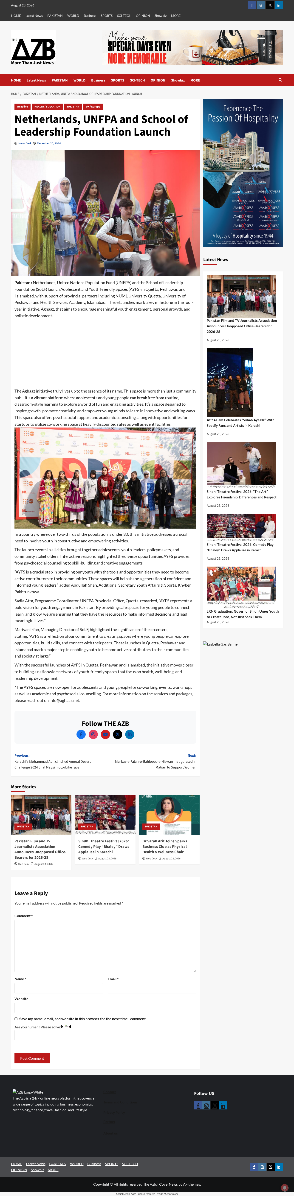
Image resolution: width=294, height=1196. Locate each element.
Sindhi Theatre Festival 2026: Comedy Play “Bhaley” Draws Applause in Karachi (103, 846)
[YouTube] (105, 734)
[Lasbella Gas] (221, 644)
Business (90, 15)
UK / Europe (93, 107)
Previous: (52, 761)
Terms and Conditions (120, 1102)
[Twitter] (117, 734)
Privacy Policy (114, 1112)
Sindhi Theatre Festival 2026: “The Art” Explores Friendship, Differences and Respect (242, 494)
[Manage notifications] (284, 1187)
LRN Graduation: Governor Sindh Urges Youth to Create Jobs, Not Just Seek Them (243, 614)
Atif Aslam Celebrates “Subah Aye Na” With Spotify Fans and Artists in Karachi (240, 423)
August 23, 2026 (43, 864)
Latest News (34, 15)
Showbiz (161, 15)
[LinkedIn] (129, 734)
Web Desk (23, 864)
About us (110, 1133)
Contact (109, 1092)
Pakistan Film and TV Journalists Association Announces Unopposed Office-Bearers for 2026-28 (40, 849)
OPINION (143, 15)
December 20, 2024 (49, 143)
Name (20, 979)
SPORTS (107, 15)
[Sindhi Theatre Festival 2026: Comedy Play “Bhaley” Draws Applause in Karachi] (105, 815)
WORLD (73, 15)
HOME (16, 15)
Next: (155, 761)
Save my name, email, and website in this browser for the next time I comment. (83, 1018)
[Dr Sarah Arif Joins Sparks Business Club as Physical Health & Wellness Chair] (169, 815)
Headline (22, 107)
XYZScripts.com (169, 1193)
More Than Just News (32, 63)
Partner (109, 1122)
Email (113, 979)
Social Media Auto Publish (130, 1193)
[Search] (280, 80)
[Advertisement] (105, 353)
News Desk (24, 143)
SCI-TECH (124, 15)
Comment (23, 916)
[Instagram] (93, 734)
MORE (176, 15)
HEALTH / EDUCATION (47, 107)
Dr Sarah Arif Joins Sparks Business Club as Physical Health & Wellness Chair (164, 846)
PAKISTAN (55, 15)
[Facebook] (81, 734)
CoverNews (168, 1184)
